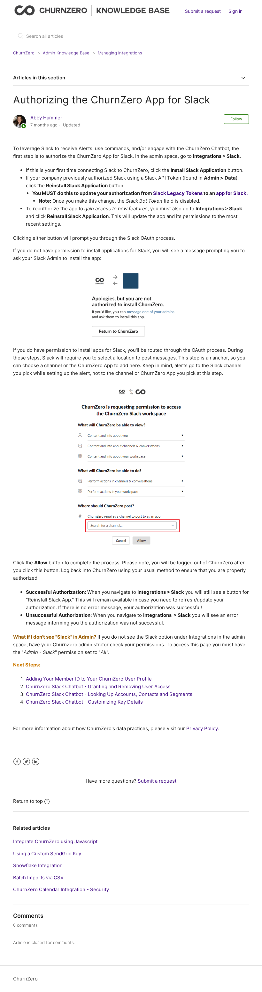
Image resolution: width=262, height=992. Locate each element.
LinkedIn (36, 762)
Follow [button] (236, 119)
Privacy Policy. (202, 728)
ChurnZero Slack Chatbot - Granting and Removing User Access (98, 686)
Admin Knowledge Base (66, 52)
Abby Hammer (46, 118)
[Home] (93, 15)
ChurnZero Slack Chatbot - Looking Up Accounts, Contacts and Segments (109, 694)
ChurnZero (24, 52)
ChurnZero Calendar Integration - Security (61, 889)
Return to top (28, 801)
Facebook (17, 762)
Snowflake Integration (38, 865)
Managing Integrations (120, 52)
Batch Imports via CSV (38, 878)
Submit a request (203, 11)
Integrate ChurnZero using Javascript (55, 841)
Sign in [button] (235, 11)
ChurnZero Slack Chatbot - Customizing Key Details (84, 702)
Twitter (26, 762)
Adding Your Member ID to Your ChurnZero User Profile (89, 679)
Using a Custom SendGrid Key (47, 854)
